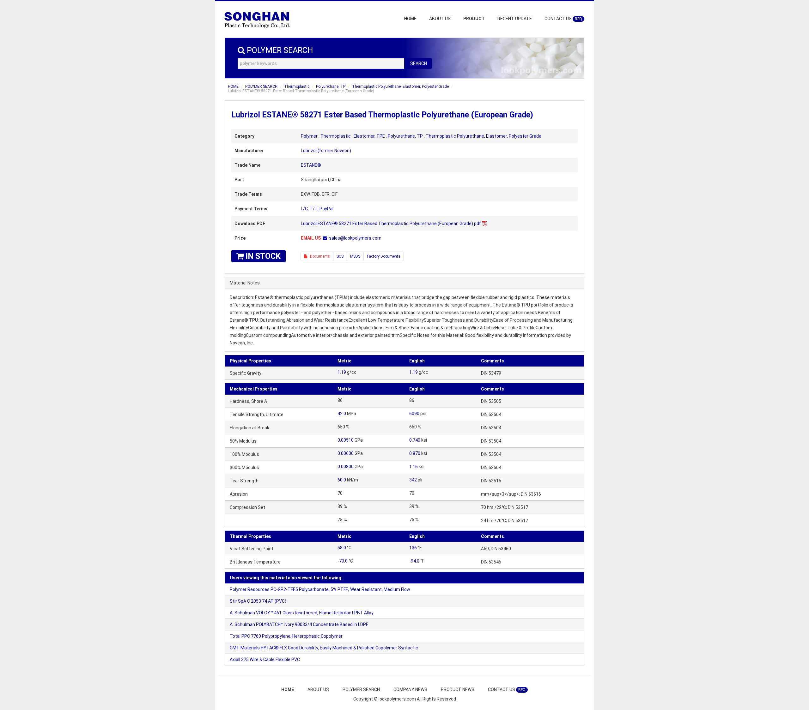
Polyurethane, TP (330, 86)
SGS (340, 256)
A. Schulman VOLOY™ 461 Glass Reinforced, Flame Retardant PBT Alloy (302, 612)
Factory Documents (383, 256)
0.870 (414, 453)
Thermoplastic (296, 86)
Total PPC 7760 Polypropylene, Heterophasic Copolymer (286, 636)
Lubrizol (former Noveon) (326, 150)
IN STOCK (262, 256)
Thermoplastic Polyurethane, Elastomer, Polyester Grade (400, 86)
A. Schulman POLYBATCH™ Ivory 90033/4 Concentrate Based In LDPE (299, 624)
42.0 (342, 413)
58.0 (342, 547)
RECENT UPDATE (514, 18)
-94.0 (414, 561)
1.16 (413, 466)
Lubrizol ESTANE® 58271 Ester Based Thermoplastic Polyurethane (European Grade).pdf (391, 223)
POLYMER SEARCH (261, 86)
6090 (414, 413)
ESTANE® (311, 165)
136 (413, 547)
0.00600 (346, 453)
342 (413, 479)
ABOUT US (440, 18)
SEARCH (418, 63)
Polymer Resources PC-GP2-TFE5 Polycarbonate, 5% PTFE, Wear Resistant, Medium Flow (320, 589)
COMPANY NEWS (410, 689)
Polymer (309, 136)
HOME (410, 18)
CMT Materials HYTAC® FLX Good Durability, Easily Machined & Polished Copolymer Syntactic (324, 647)
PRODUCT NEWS (457, 689)
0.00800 (346, 466)
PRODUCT (474, 18)
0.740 (414, 440)
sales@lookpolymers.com (355, 238)
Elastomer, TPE (369, 136)
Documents (318, 256)
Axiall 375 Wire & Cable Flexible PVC (265, 659)
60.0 (342, 479)
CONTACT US (563, 18)
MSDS (355, 256)
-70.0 (343, 561)
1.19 (342, 372)
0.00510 (346, 440)
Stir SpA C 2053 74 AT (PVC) (258, 601)
